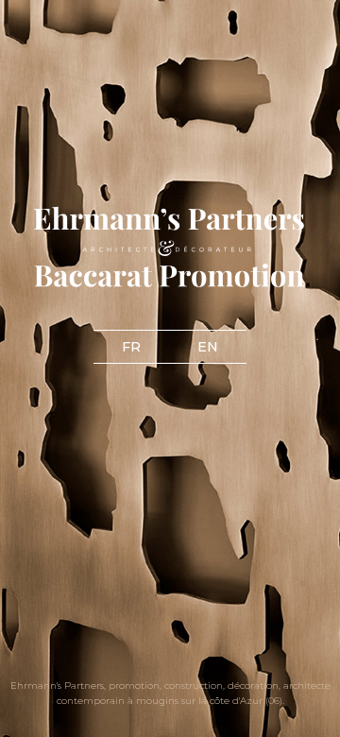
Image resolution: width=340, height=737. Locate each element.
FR (131, 346)
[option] (170, 368)
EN (207, 346)
